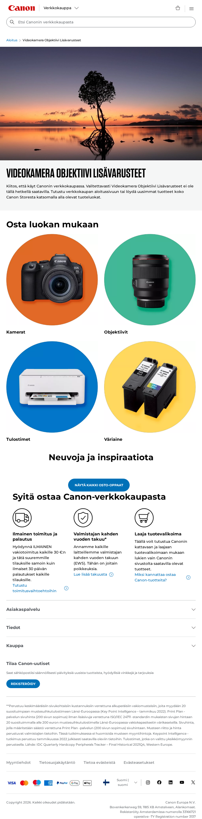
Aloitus (11, 40)
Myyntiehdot (18, 762)
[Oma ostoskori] (178, 8)
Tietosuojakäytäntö (57, 762)
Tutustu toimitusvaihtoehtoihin (35, 588)
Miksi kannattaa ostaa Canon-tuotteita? (155, 577)
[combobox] (101, 22)
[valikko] (191, 8)
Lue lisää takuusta (90, 574)
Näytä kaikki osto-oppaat (99, 485)
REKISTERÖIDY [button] (23, 684)
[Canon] (21, 8)
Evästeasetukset (139, 762)
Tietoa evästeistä (99, 762)
